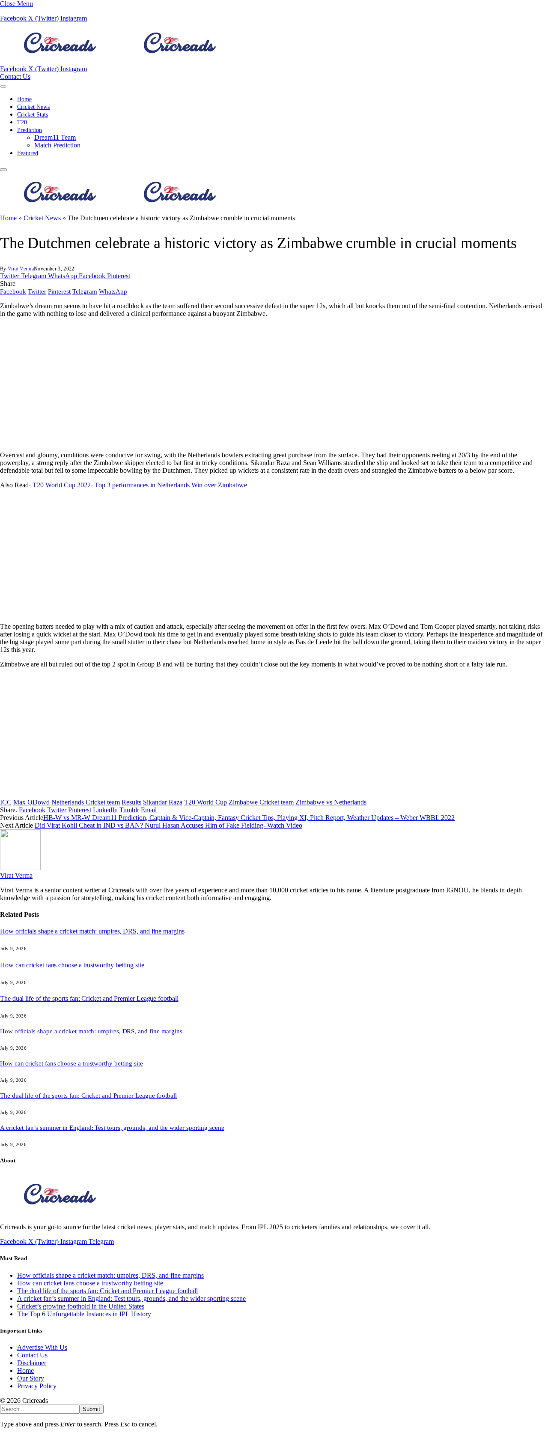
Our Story (30, 1378)
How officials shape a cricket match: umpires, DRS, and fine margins (92, 931)
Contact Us (15, 76)
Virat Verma (21, 269)
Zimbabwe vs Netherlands (330, 802)
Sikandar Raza (162, 802)
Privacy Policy (37, 1386)
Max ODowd (31, 802)
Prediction (29, 130)
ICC (6, 802)
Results (131, 802)
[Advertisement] (257, 384)
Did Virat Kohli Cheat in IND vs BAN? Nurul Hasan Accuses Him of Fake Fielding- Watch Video (168, 825)
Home (24, 99)
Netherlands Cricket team (85, 802)
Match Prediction (57, 145)
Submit (91, 1409)
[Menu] (3, 86)
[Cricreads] (120, 61)
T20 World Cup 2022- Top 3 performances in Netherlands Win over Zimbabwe (140, 485)
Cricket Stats (32, 114)
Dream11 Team (55, 137)
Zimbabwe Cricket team (261, 802)
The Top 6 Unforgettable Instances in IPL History (84, 1314)
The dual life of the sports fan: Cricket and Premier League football (89, 998)
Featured (27, 153)
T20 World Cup (205, 802)
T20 (22, 122)
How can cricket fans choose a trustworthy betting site (72, 965)
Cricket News (33, 107)
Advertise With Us (42, 1347)
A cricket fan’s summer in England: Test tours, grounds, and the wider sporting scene (112, 1127)
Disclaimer (31, 1362)
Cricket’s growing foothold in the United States (80, 1306)
